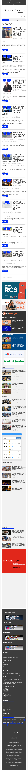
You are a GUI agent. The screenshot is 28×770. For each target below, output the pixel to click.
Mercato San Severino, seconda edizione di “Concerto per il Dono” (19, 205)
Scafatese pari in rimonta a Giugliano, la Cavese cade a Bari (18, 377)
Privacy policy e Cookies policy (16, 2)
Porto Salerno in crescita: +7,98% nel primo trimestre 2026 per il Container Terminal (18, 414)
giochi (23, 139)
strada (23, 165)
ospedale (5, 725)
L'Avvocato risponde (7, 335)
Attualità (4, 704)
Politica (4, 706)
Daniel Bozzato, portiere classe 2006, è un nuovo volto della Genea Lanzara (19, 371)
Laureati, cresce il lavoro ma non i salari (19, 400)
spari (19, 117)
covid (23, 719)
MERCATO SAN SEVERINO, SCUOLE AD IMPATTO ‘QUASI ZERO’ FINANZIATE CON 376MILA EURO (19, 31)
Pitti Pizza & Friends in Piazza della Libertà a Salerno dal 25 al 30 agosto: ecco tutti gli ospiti (18, 488)
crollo (10, 262)
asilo (21, 236)
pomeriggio (12, 117)
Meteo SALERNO (12, 434)
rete (20, 165)
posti (19, 238)
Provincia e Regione (6, 202)
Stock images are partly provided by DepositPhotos (14, 766)
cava (20, 65)
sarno (16, 117)
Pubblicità (5, 664)
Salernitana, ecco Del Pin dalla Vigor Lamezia (18, 384)
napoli (14, 722)
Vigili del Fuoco (17, 188)
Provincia (4, 27)
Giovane (10, 66)
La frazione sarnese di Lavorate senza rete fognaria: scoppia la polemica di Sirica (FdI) (19, 83)
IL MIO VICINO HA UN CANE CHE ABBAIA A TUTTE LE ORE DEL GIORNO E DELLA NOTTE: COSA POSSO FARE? (18, 345)
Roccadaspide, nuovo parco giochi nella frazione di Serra (19, 135)
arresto (4, 719)
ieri (9, 188)
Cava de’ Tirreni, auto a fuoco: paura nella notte (19, 182)
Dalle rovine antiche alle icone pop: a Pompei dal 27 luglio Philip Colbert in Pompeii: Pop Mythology (18, 544)
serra (15, 141)
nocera (21, 212)
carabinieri (14, 719)
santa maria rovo (18, 66)
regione (9, 725)
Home (11, 20)
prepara (14, 39)
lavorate (15, 92)
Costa (21, 211)
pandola (7, 39)
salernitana (14, 725)
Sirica (11, 93)
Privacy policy (6, 666)
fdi (21, 90)
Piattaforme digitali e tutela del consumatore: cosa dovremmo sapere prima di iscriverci (18, 531)
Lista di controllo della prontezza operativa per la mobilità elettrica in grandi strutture (19, 407)
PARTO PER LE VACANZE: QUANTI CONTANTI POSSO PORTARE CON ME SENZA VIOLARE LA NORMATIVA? (18, 339)
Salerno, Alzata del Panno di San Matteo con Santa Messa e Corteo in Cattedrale (19, 474)
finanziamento (8, 238)
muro (3, 263)
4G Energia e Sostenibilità (9, 317)
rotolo (10, 263)
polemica (19, 92)
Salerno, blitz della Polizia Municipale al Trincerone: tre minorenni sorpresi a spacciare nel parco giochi (14, 675)
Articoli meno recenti (8, 277)
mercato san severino (10, 165)
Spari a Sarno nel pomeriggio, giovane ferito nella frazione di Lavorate (14, 110)
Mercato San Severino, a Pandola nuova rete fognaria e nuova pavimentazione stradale (14, 158)
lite (13, 66)
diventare (23, 38)
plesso (11, 39)
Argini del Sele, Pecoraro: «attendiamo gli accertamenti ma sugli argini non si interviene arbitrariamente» (13, 679)
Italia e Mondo (6, 713)
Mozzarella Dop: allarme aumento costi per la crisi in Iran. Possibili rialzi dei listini (18, 420)
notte (12, 188)
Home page (8, 2)
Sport (3, 367)
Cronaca (4, 703)
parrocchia (4, 214)
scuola (18, 39)
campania (9, 719)
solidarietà (9, 214)
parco (6, 141)
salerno (19, 725)
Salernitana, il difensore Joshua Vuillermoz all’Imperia (18, 390)
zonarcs (8, 29)
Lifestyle (4, 527)
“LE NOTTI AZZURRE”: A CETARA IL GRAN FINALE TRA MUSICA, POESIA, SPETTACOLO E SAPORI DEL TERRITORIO (18, 481)
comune (6, 262)
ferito (3, 66)
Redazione (13, 65)
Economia (4, 396)
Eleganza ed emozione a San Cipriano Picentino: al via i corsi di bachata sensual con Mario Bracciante (19, 467)
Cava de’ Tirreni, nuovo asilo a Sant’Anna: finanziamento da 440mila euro (13, 231)
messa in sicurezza (20, 262)
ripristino (6, 263)
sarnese (7, 93)
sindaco (4, 727)
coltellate (23, 65)
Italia (11, 722)
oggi (17, 238)
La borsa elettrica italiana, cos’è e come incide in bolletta (18, 327)
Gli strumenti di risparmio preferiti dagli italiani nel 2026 (18, 537)
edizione (3, 212)
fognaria (21, 163)
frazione (3, 39)
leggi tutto (4, 50)
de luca (4, 722)
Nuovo (3, 141)
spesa (13, 263)
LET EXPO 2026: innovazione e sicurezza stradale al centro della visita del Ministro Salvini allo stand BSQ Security (19, 427)
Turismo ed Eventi (7, 463)
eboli (8, 722)
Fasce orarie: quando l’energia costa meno (18, 321)
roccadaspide (11, 141)
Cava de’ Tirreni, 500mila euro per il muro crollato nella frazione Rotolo (14, 255)
